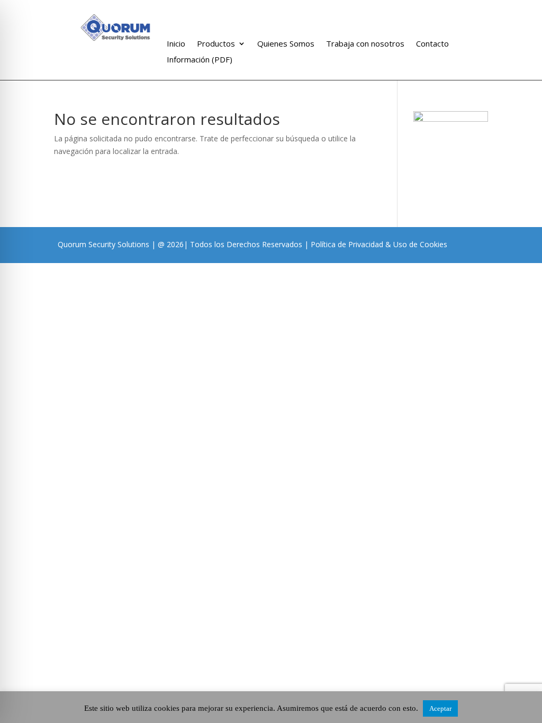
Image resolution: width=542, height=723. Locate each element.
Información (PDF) (199, 60)
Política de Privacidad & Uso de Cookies (379, 244)
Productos (216, 44)
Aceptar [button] (440, 708)
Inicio (176, 44)
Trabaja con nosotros (365, 44)
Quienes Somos (285, 44)
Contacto (432, 44)
